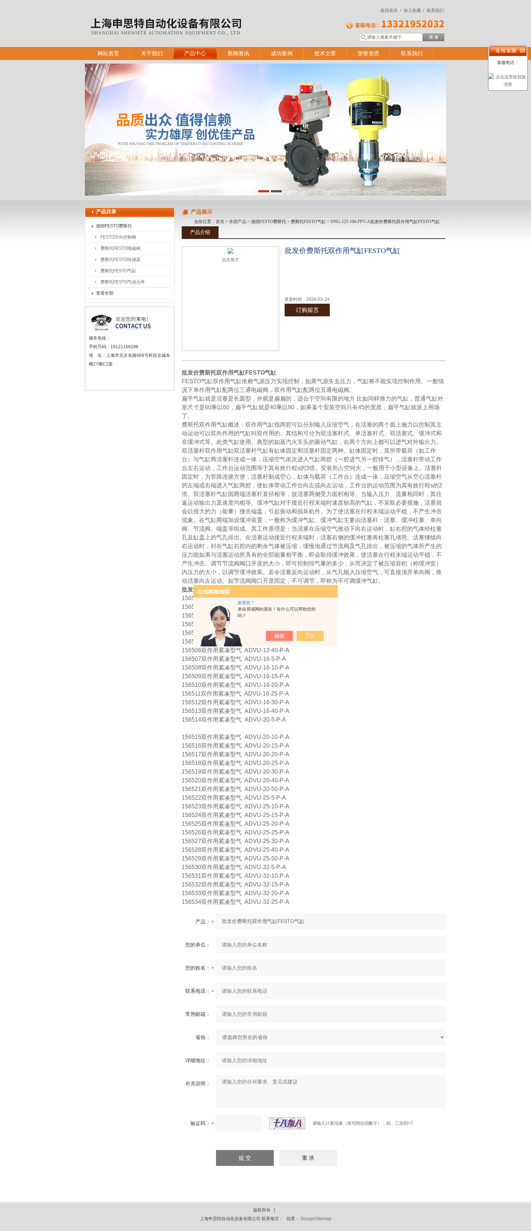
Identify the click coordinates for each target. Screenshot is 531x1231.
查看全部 (104, 293)
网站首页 (108, 53)
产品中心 (195, 53)
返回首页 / (390, 10)
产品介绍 (200, 232)
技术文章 (325, 53)
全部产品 (237, 221)
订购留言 (307, 310)
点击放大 (230, 259)
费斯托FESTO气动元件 (122, 282)
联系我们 (435, 10)
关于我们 (152, 53)
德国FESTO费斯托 (114, 225)
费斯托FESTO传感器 (120, 259)
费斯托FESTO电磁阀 (120, 248)
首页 (220, 221)
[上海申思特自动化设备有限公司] (190, 16)
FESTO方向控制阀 (118, 237)
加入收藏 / (413, 10)
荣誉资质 (368, 53)
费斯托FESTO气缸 (118, 270)
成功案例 (282, 53)
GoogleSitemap (316, 1218)
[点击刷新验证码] (287, 1123)
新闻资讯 (238, 53)
